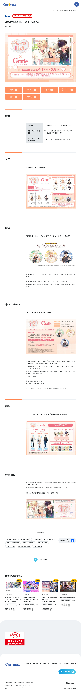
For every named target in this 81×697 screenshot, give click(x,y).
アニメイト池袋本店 (12, 539)
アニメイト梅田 (11, 546)
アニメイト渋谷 (36, 539)
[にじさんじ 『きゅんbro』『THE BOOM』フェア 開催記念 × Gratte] (13, 596)
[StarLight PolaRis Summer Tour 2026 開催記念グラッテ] (31, 596)
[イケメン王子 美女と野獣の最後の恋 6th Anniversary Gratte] (50, 596)
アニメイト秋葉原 (48, 539)
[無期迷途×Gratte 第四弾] (68, 596)
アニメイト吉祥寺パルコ (13, 543)
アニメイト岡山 (37, 546)
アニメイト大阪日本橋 (24, 546)
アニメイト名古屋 (43, 543)
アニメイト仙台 (25, 539)
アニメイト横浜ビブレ (29, 543)
